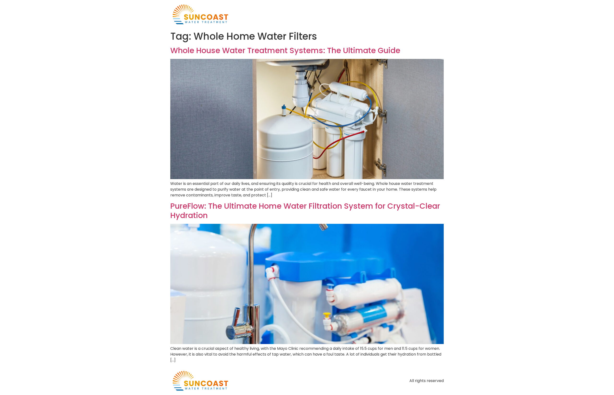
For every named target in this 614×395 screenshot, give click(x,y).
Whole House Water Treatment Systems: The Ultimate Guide (285, 50)
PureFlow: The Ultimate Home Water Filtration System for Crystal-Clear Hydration (305, 210)
